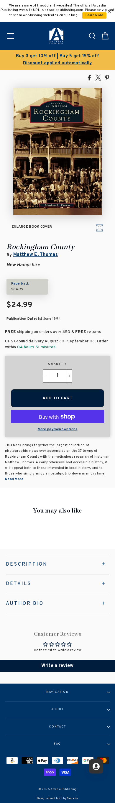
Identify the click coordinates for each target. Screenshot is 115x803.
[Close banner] (109, 11)
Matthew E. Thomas (35, 255)
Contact (57, 727)
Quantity (57, 364)
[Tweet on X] (98, 77)
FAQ (57, 744)
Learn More (95, 15)
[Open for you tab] (96, 766)
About (57, 709)
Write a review (57, 666)
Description (26, 564)
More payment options (58, 429)
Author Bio (25, 604)
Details (18, 584)
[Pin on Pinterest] (107, 77)
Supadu (72, 798)
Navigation (57, 692)
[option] (57, 60)
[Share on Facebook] (89, 77)
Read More (14, 479)
